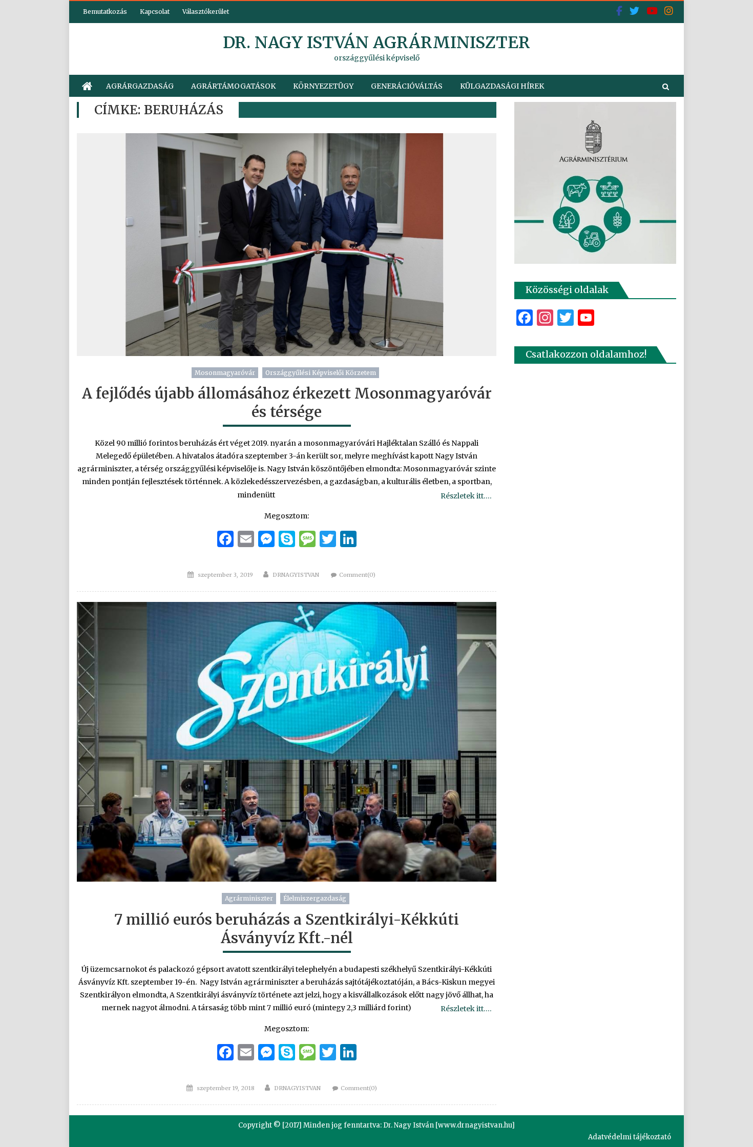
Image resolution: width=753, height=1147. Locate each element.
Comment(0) (357, 574)
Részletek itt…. (466, 495)
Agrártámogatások (233, 86)
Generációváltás (407, 86)
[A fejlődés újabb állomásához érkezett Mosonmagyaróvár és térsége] (286, 244)
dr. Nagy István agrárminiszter (376, 42)
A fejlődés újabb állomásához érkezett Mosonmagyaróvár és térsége (287, 402)
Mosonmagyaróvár (225, 373)
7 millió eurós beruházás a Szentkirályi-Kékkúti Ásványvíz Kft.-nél (286, 928)
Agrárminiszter (249, 898)
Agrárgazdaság (140, 86)
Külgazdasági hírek (502, 86)
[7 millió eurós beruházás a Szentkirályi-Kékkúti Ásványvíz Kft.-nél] (286, 742)
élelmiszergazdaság (314, 898)
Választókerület (205, 11)
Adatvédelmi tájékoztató (629, 1137)
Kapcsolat (155, 11)
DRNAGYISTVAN (296, 574)
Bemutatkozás (105, 11)
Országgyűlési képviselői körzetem (320, 373)
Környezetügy (323, 86)
